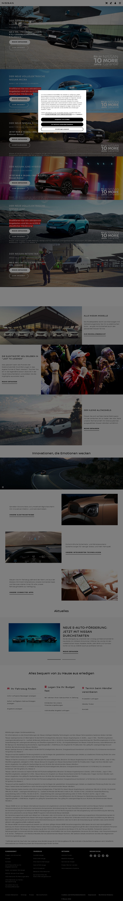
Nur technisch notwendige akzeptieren (62, 124)
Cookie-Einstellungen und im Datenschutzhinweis (58, 114)
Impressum (79, 114)
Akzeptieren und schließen (62, 119)
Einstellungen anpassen (62, 129)
